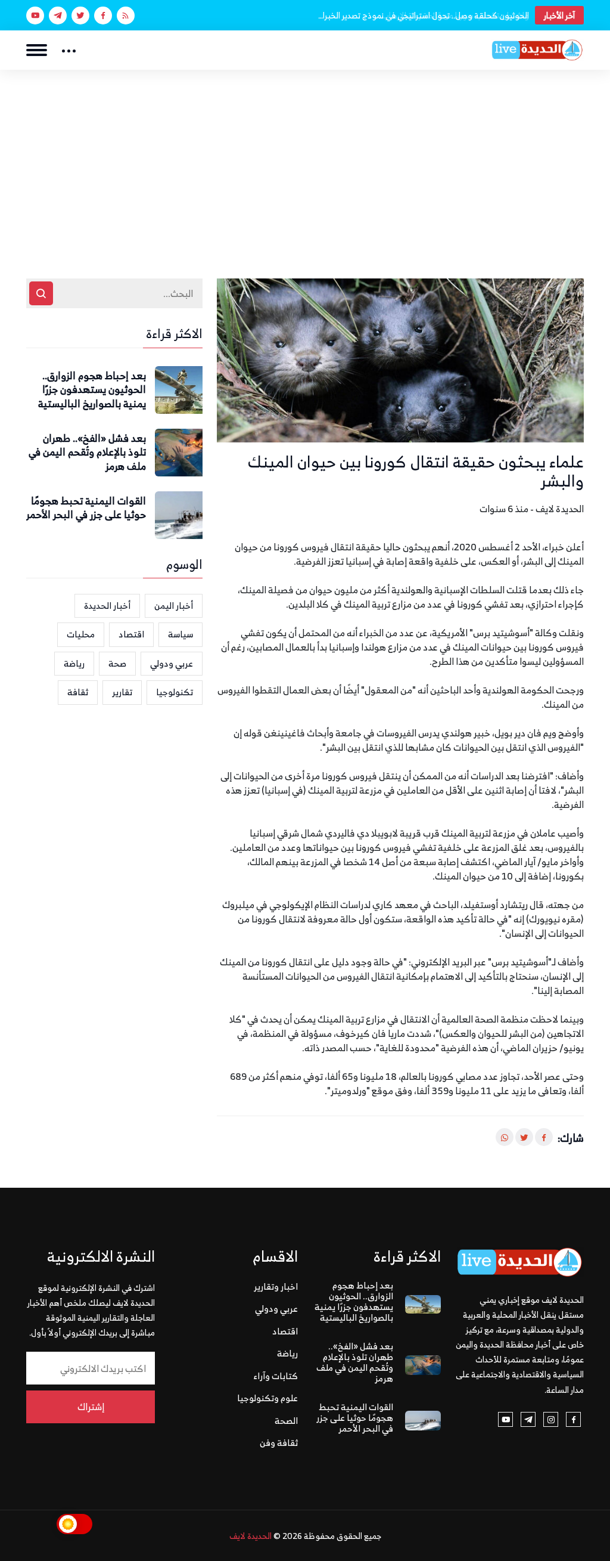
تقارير (122, 692)
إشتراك (90, 1406)
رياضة (74, 663)
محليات (81, 634)
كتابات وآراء (276, 1376)
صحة (117, 663)
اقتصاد (131, 634)
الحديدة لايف (250, 1535)
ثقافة (77, 692)
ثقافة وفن (279, 1443)
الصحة (286, 1421)
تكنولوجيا (174, 692)
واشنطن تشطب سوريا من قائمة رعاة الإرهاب (455, 15)
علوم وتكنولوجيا (267, 1398)
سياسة (180, 634)
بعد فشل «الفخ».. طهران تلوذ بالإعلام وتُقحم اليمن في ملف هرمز (87, 453)
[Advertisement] (305, 159)
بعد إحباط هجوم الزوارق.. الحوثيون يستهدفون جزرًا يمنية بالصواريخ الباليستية (92, 390)
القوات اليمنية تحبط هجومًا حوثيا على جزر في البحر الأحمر (86, 508)
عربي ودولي (171, 663)
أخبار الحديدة (107, 605)
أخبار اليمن (173, 605)
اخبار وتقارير (276, 1286)
